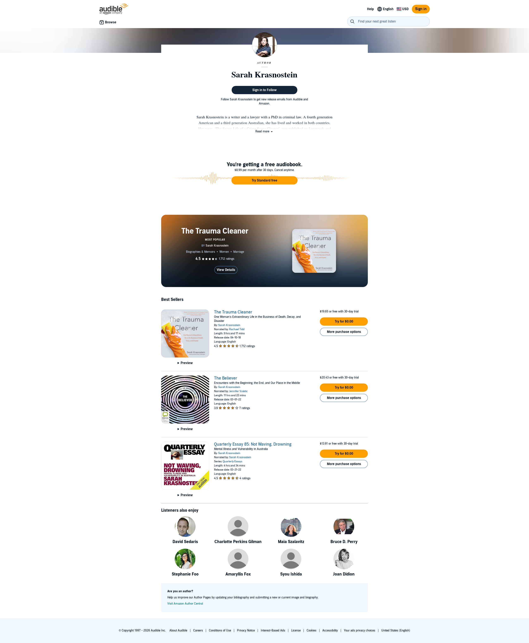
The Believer (225, 378)
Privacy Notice (246, 630)
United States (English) (395, 630)
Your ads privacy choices (359, 630)
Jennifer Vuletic (238, 391)
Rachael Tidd (236, 329)
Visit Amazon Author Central (185, 603)
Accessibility (330, 630)
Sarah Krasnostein (229, 325)
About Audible (178, 630)
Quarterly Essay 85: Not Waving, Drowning (252, 444)
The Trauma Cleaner (233, 312)
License (296, 630)
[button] (264, 131)
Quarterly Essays (232, 461)
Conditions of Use (220, 630)
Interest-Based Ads (273, 630)
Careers (198, 630)
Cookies (311, 630)
